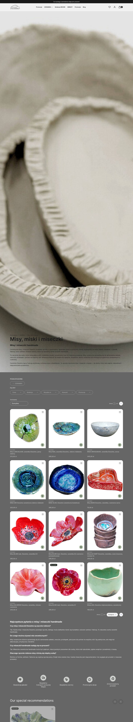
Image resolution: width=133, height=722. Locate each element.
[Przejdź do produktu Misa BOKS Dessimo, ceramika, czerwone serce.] (105, 479)
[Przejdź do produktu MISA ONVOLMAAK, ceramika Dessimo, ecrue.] (105, 428)
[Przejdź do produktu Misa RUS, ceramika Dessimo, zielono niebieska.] (66, 428)
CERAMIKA (22, 335)
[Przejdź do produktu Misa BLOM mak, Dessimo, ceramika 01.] (66, 581)
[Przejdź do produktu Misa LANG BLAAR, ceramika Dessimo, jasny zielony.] (28, 428)
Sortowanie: (13, 399)
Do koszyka (42, 445)
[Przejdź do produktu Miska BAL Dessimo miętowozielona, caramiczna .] (105, 581)
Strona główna (13, 335)
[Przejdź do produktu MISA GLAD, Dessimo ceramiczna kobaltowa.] (66, 479)
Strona (111, 403)
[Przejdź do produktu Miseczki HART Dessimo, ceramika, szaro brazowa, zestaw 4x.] (105, 530)
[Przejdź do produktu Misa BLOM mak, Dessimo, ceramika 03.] (28, 530)
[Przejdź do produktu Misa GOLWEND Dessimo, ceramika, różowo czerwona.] (28, 581)
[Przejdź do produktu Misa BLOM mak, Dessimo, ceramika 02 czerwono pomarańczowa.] (66, 530)
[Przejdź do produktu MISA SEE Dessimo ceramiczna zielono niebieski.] (28, 479)
